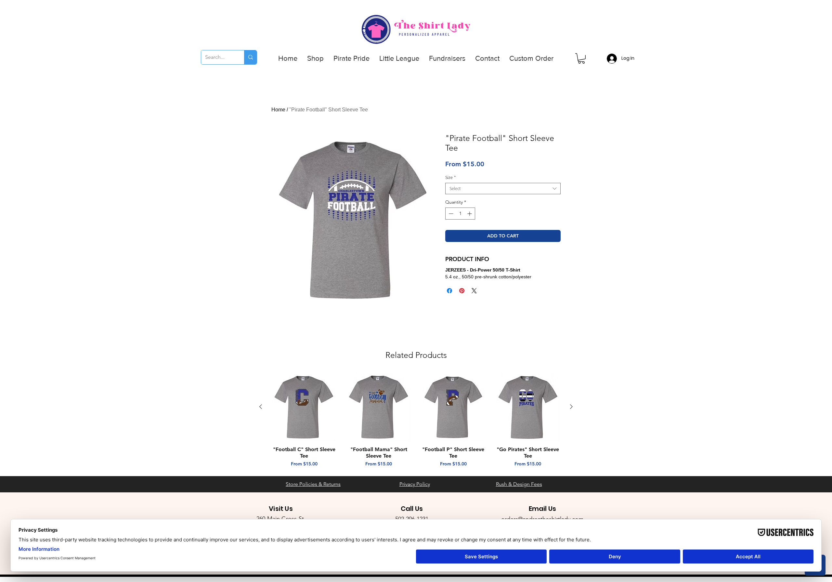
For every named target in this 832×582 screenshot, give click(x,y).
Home (278, 109)
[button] (315, 58)
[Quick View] (304, 407)
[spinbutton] (460, 213)
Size (450, 177)
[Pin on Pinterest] (462, 291)
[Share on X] (474, 291)
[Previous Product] (261, 407)
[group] (416, 420)
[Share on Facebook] (449, 291)
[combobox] (503, 188)
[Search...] (250, 57)
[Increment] (470, 213)
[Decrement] (450, 213)
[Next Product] (571, 407)
